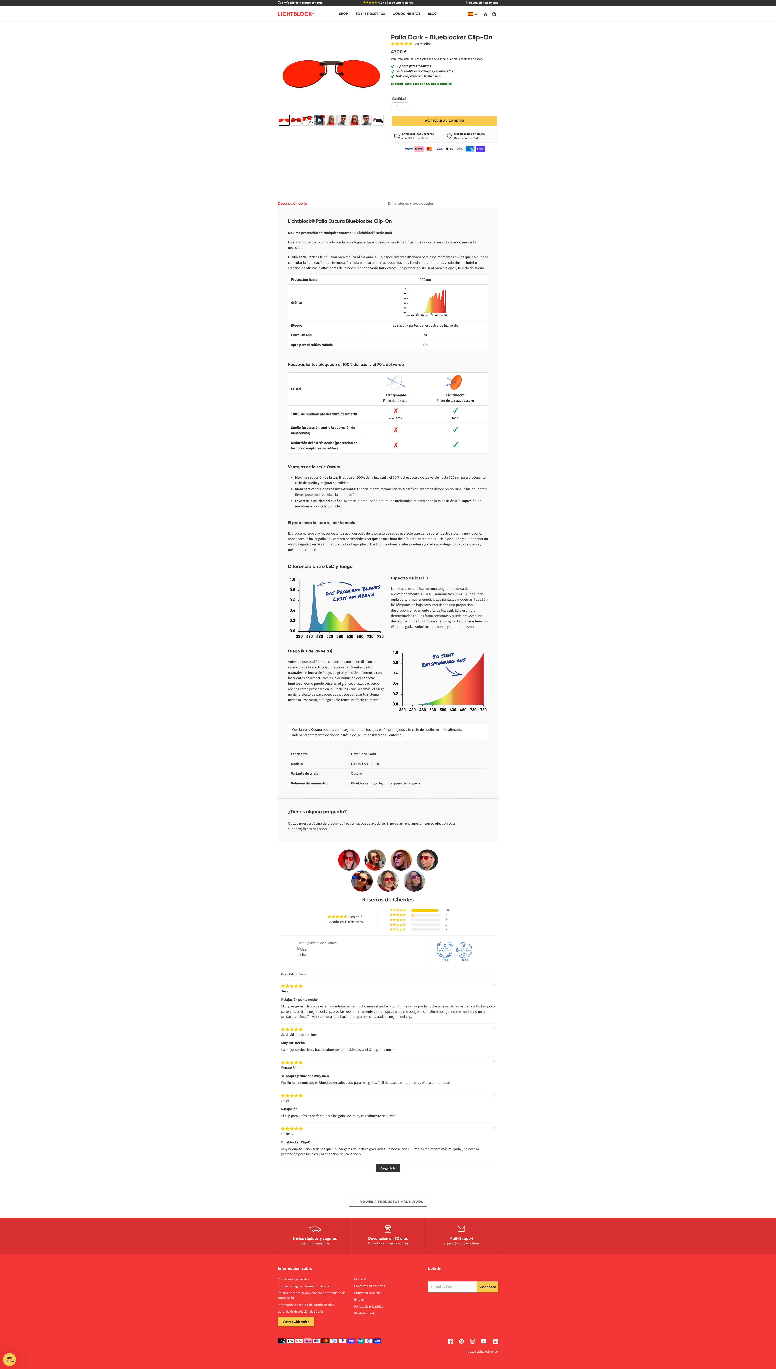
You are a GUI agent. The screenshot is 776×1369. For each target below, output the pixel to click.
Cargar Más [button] (388, 1168)
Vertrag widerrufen (296, 1321)
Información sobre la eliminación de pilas (306, 1305)
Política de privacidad (368, 1306)
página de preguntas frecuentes (336, 823)
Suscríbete (487, 1287)
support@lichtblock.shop (307, 828)
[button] (402, 43)
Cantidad (399, 98)
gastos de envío (429, 59)
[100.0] (445, 950)
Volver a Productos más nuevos (391, 1202)
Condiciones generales (293, 1279)
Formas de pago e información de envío (304, 1286)
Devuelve (360, 1279)
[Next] (379, 73)
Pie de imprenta (365, 1313)
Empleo (359, 1299)
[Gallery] (331, 80)
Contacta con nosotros (369, 1286)
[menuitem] (345, 14)
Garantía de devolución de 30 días (301, 1311)
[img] (292, 986)
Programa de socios (367, 1293)
